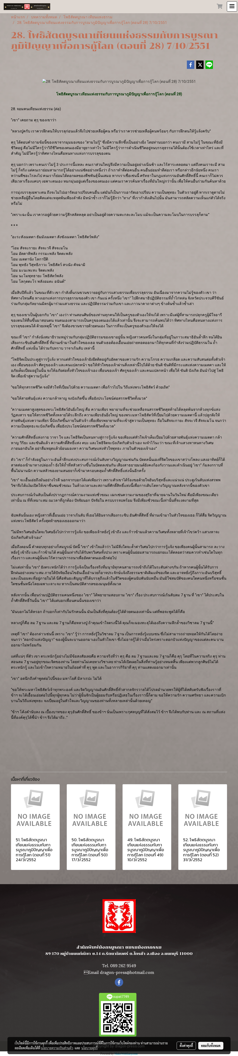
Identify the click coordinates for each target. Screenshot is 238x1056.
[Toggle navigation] (232, 6)
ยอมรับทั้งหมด (211, 1045)
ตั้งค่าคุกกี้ (186, 1045)
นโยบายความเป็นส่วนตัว (57, 1048)
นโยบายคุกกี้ (89, 1048)
